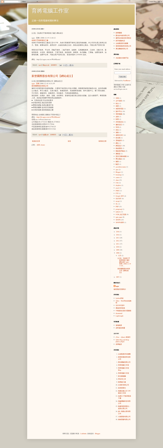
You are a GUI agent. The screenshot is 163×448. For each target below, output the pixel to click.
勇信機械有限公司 (122, 49)
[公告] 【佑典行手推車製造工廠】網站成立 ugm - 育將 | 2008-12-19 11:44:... (124, 262)
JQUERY (118, 198)
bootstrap (118, 175)
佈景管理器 (119, 109)
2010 (118, 247)
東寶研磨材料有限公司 (123, 46)
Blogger (118, 172)
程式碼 (118, 138)
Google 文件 (120, 196)
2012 (118, 241)
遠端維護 (119, 325)
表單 (117, 117)
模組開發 (119, 148)
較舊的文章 (102, 141)
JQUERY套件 (120, 305)
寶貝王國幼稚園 (121, 156)
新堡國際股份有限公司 (40, 86)
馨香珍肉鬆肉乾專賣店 (123, 38)
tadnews (118, 212)
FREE (118, 191)
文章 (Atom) (41, 145)
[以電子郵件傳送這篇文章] (64, 65)
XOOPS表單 (120, 222)
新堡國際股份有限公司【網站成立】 (53, 76)
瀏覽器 (118, 154)
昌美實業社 (122, 388)
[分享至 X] (68, 65)
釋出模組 (119, 159)
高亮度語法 (119, 122)
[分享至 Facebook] (70, 65)
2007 (118, 277)
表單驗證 (119, 344)
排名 (117, 130)
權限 (117, 161)
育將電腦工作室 (50, 10)
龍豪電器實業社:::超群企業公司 (124, 407)
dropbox (118, 185)
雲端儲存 (119, 140)
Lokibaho (83, 433)
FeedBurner (127, 80)
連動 (117, 132)
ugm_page (119, 217)
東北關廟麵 (122, 376)
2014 (118, 235)
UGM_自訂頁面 (121, 214)
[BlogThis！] (66, 65)
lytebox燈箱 (119, 298)
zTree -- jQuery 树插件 (123, 337)
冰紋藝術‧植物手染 (122, 58)
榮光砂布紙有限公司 (123, 35)
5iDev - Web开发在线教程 (123, 302)
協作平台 (119, 111)
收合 (117, 103)
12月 (120, 255)
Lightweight (119, 316)
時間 (117, 119)
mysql (117, 201)
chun (117, 180)
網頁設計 (119, 146)
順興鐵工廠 (122, 382)
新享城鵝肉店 (120, 41)
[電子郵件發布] (60, 65)
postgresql (119, 209)
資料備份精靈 (120, 328)
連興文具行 (119, 135)
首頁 (69, 141)
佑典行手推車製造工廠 (40, 40)
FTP (117, 193)
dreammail (119, 313)
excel (117, 188)
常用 (117, 127)
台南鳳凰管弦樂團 (122, 43)
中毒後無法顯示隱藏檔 (123, 311)
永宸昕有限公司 (123, 385)
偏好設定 (119, 124)
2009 (118, 250)
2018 (118, 232)
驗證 (117, 164)
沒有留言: (54, 65)
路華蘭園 (119, 33)
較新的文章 (36, 141)
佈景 (117, 106)
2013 (118, 238)
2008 (118, 253)
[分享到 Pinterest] (73, 65)
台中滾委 (119, 101)
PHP (117, 206)
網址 (117, 143)
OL (117, 204)
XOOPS (118, 220)
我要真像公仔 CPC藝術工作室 (124, 392)
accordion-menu (121, 167)
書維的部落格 (120, 308)
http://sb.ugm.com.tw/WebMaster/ (48, 117)
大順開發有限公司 (124, 416)
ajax (117, 169)
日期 (117, 98)
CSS (117, 183)
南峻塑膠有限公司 (124, 419)
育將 (37, 83)
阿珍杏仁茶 (122, 379)
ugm (33, 83)
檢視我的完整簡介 (120, 289)
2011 (118, 244)
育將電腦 (119, 114)
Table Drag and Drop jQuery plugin (122, 341)
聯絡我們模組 (120, 151)
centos (118, 177)
